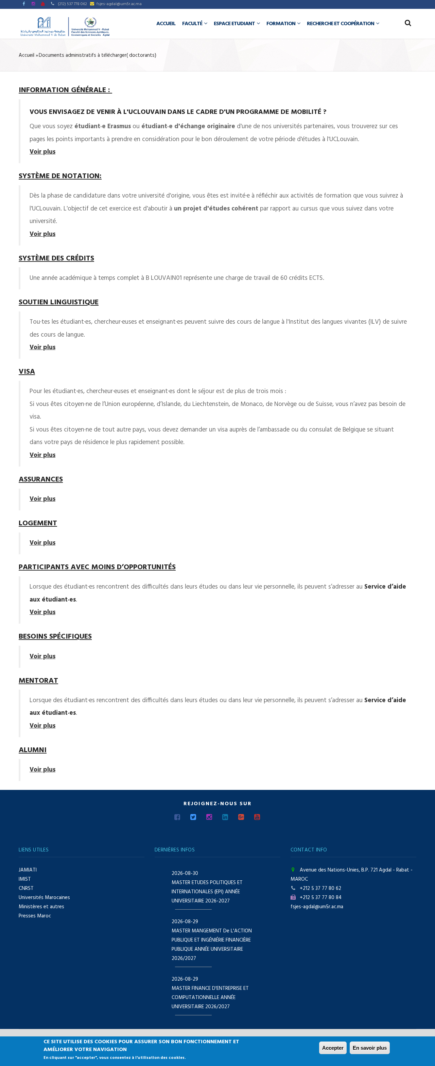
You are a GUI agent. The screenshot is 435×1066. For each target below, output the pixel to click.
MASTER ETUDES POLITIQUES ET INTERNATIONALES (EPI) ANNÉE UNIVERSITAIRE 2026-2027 (207, 892)
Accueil (165, 23)
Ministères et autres (41, 907)
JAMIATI (28, 870)
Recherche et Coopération (341, 23)
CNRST (26, 888)
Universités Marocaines (44, 898)
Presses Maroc (35, 916)
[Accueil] (65, 26)
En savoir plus (370, 1048)
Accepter (333, 1048)
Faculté (192, 23)
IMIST (25, 879)
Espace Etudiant (235, 23)
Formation (281, 23)
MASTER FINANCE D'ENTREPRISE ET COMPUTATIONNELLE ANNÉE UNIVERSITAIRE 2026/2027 (210, 997)
